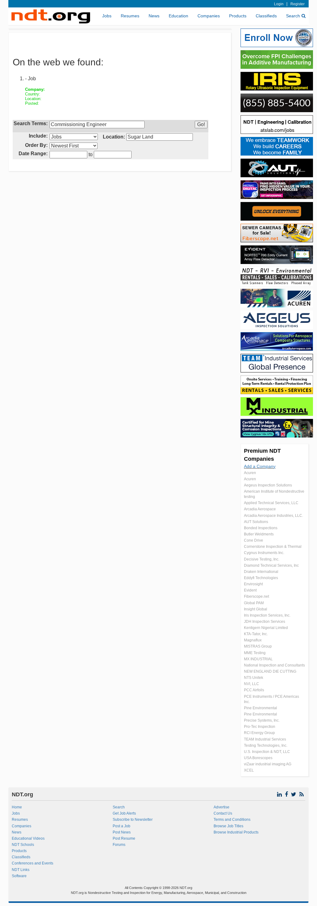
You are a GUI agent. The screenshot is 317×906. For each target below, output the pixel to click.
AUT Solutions (256, 522)
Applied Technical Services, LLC (271, 503)
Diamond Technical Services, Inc (271, 565)
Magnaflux (253, 640)
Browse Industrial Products (236, 832)
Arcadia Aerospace (260, 509)
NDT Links (20, 870)
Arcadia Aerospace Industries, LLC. (273, 515)
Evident (250, 590)
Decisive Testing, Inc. (261, 559)
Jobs (106, 15)
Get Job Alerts (124, 813)
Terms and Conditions (232, 819)
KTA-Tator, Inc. (256, 634)
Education (178, 15)
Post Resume (124, 838)
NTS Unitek (253, 677)
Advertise (221, 807)
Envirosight (253, 584)
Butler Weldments (259, 534)
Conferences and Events (32, 863)
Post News (122, 832)
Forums (119, 844)
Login (279, 4)
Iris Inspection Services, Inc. (267, 615)
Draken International (261, 572)
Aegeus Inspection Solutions (268, 485)
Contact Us (223, 813)
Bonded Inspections (260, 528)
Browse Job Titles (228, 826)
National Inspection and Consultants (274, 665)
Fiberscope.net (256, 596)
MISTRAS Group (258, 646)
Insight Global (255, 609)
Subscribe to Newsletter (133, 819)
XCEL (249, 770)
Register (297, 4)
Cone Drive (253, 540)
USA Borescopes (258, 758)
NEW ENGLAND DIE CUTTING (270, 671)
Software (19, 876)
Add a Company (260, 466)
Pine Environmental (260, 708)
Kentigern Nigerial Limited (266, 628)
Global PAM (254, 603)
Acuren (250, 473)
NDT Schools (23, 844)
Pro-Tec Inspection (259, 726)
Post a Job (121, 826)
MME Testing (255, 653)
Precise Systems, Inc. (262, 720)
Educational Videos (28, 838)
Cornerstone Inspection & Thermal (273, 546)
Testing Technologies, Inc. (265, 745)
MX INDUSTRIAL (258, 659)
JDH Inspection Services (264, 621)
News (154, 15)
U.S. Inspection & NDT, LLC (267, 752)
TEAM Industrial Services (265, 739)
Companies (209, 15)
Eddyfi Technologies (261, 578)
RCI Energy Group (259, 733)
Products (237, 15)
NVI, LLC (251, 684)
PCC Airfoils (254, 690)
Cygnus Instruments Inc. (264, 553)
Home (17, 807)
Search (293, 15)
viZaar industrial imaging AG (267, 764)
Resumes (130, 15)
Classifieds (266, 15)
